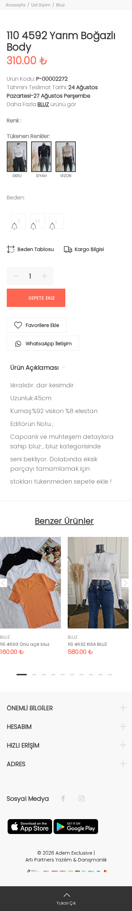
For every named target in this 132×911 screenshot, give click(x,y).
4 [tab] (53, 674)
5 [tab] (63, 674)
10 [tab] (110, 674)
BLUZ (43, 104)
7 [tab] (82, 674)
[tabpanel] (98, 591)
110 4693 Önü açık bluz (24, 644)
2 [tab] (34, 674)
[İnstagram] (78, 799)
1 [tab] (22, 674)
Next (125, 582)
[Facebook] (66, 799)
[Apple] (30, 826)
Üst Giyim (40, 5)
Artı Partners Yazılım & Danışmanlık (66, 859)
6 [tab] (72, 674)
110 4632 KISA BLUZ (87, 644)
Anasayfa (15, 5)
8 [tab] (91, 674)
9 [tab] (100, 674)
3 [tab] (44, 674)
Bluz (60, 5)
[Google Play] (76, 826)
